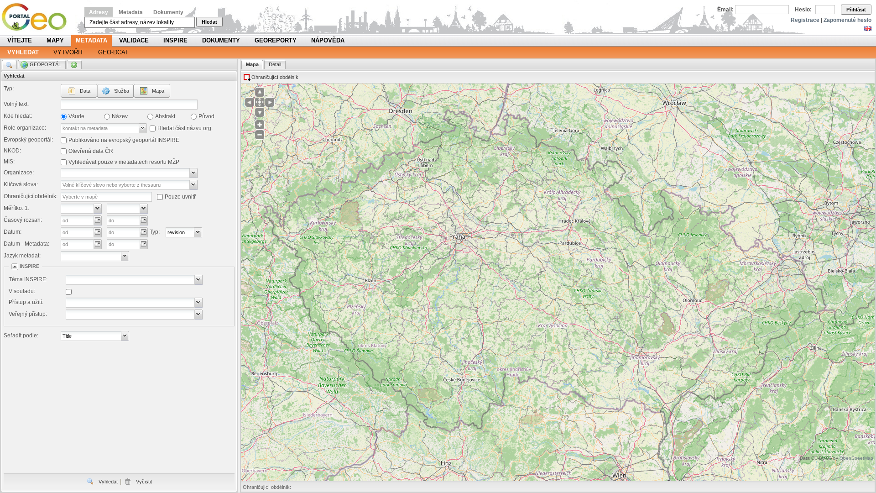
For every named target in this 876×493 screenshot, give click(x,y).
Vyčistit (144, 481)
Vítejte (19, 40)
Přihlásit (856, 9)
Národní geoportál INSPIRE (37, 17)
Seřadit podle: (21, 335)
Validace (134, 40)
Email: (725, 9)
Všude (76, 116)
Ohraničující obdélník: (30, 196)
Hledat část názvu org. (185, 128)
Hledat (209, 22)
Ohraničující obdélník (274, 77)
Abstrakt (165, 116)
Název (120, 116)
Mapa (158, 91)
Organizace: (19, 172)
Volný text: (16, 104)
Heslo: (803, 9)
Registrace (805, 20)
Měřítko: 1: (16, 208)
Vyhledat (23, 52)
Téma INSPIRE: (28, 279)
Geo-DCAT (113, 52)
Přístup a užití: (26, 302)
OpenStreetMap (856, 458)
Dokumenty (168, 12)
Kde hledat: (18, 116)
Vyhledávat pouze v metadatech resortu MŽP (123, 162)
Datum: (12, 232)
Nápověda (327, 40)
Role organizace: (25, 128)
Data (85, 91)
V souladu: (22, 291)
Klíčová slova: (21, 184)
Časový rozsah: (23, 220)
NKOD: (12, 150)
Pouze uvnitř (180, 197)
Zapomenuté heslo (847, 20)
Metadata (131, 12)
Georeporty (276, 40)
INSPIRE (175, 40)
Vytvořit (68, 52)
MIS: (9, 161)
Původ (206, 116)
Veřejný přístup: (28, 314)
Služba (121, 91)
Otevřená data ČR (90, 151)
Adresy (98, 12)
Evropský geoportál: (28, 139)
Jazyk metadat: (22, 255)
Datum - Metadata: (26, 244)
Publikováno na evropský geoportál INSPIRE (123, 140)
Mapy (55, 40)
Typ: (9, 88)
